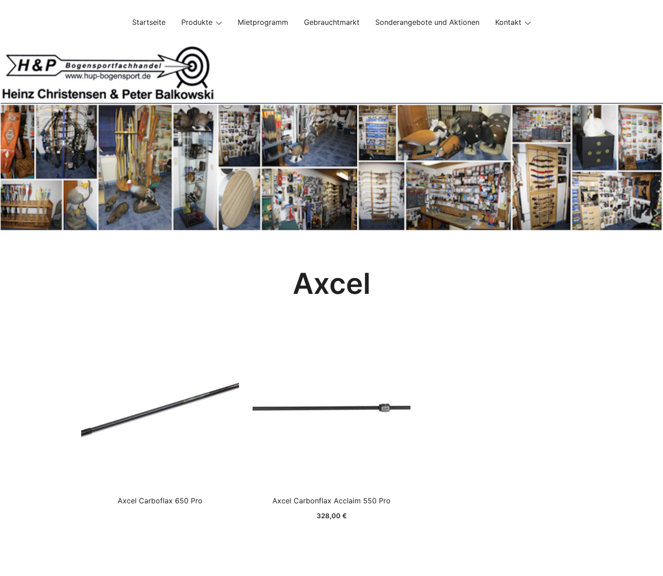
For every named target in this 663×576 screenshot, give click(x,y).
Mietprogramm (263, 22)
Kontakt (508, 22)
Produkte (196, 22)
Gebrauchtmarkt (331, 22)
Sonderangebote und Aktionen (427, 22)
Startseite (149, 22)
